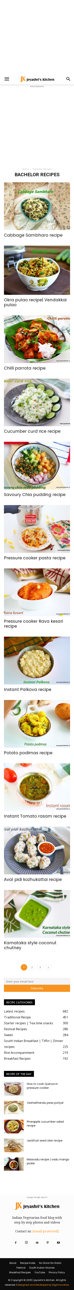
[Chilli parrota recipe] (37, 339)
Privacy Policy (57, 1272)
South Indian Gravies (42, 1267)
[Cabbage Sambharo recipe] (37, 206)
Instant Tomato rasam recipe (35, 816)
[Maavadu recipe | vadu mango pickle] (14, 1164)
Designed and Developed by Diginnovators (43, 1284)
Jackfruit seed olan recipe (45, 1140)
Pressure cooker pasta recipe (35, 558)
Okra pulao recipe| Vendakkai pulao (35, 302)
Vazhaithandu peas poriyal (45, 1103)
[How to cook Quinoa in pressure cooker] (14, 1089)
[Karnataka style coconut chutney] (37, 914)
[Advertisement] (37, 37)
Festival (20, 1267)
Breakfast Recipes (20, 1272)
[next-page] (48, 967)
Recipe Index (27, 1263)
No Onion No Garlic (50, 1263)
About (12, 1263)
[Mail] (37, 1243)
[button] (6, 79)
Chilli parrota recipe (25, 368)
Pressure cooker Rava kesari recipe (33, 623)
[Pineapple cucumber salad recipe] (14, 1126)
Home (25, 169)
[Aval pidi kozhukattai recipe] (37, 850)
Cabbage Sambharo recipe (33, 235)
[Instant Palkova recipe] (37, 660)
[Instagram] (26, 1243)
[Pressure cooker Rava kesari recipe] (37, 592)
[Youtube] (58, 1243)
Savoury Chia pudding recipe (35, 494)
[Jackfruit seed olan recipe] (14, 1145)
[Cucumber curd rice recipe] (37, 402)
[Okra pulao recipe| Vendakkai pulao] (37, 270)
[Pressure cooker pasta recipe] (37, 529)
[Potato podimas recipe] (37, 724)
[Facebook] (16, 1243)
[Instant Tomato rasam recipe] (37, 787)
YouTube (40, 1272)
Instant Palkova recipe (27, 689)
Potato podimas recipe (28, 753)
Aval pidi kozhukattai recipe (33, 879)
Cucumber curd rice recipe (32, 431)
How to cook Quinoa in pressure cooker (42, 1086)
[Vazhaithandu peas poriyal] (14, 1108)
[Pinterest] (48, 1243)
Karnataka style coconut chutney (30, 945)
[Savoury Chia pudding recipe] (37, 466)
